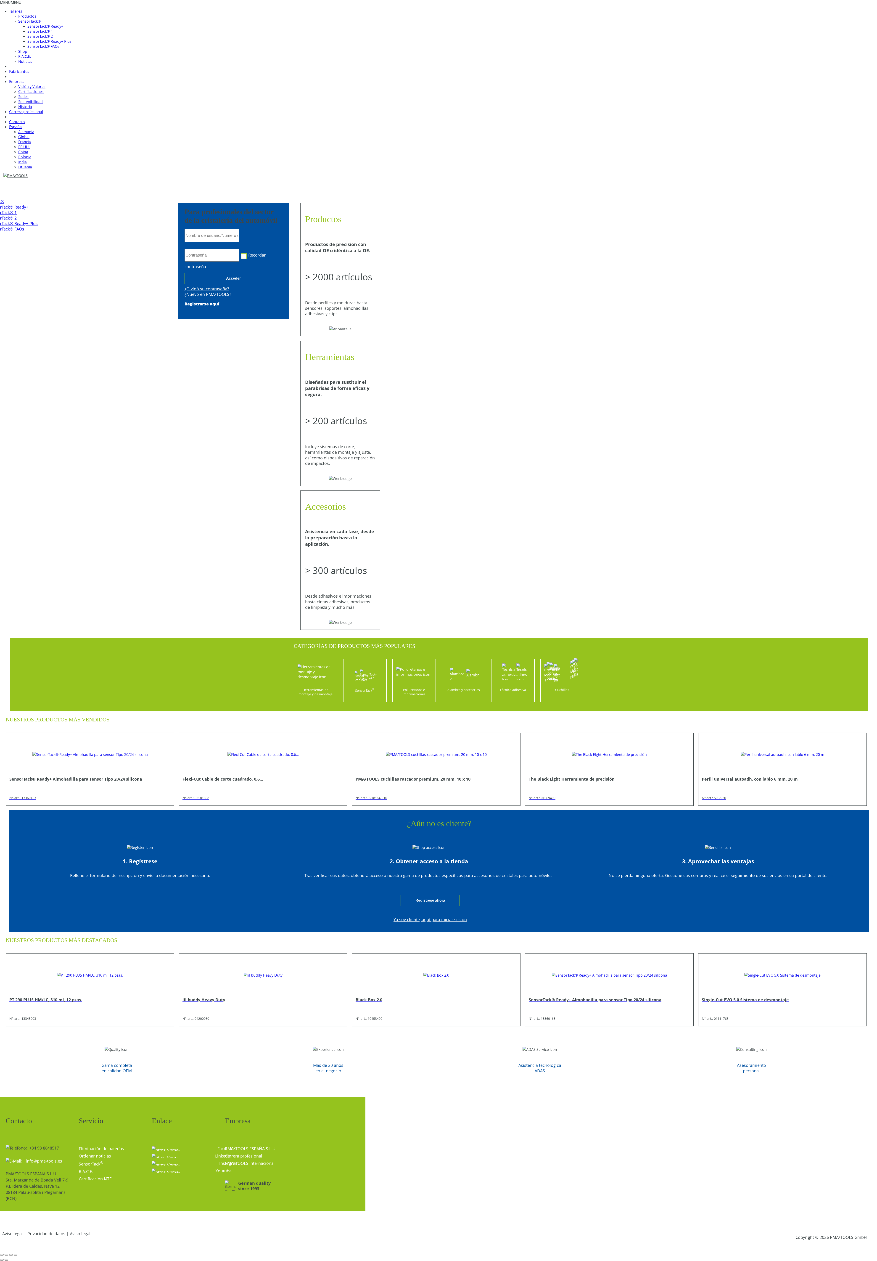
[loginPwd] (212, 255)
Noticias (25, 61)
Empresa (16, 81)
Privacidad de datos (46, 1233)
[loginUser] (212, 235)
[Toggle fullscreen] (11, 1255)
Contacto (17, 121)
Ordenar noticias (95, 1156)
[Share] (6, 1255)
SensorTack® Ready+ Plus (49, 41)
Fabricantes (19, 71)
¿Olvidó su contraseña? (207, 288)
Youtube (217, 1171)
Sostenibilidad (30, 101)
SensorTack (91, 1164)
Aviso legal (12, 1233)
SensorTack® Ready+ (45, 26)
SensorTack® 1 (40, 31)
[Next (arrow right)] (6, 1260)
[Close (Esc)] (2, 1255)
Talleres (15, 11)
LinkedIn (216, 1156)
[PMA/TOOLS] (20, 175)
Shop (22, 51)
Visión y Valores (31, 86)
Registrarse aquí (202, 304)
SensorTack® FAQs (43, 46)
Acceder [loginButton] (233, 278)
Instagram (185, 1163)
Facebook (217, 1148)
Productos (27, 16)
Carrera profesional (26, 111)
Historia (25, 106)
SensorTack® (29, 21)
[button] (10, 2)
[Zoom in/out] (15, 1255)
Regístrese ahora (430, 900)
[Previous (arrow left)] (2, 1260)
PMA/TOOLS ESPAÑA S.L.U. (251, 1148)
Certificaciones (31, 91)
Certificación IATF (95, 1179)
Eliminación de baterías (101, 1148)
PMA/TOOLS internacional (250, 1163)
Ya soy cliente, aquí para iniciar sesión (430, 919)
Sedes (23, 96)
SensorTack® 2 (40, 36)
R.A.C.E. (24, 56)
